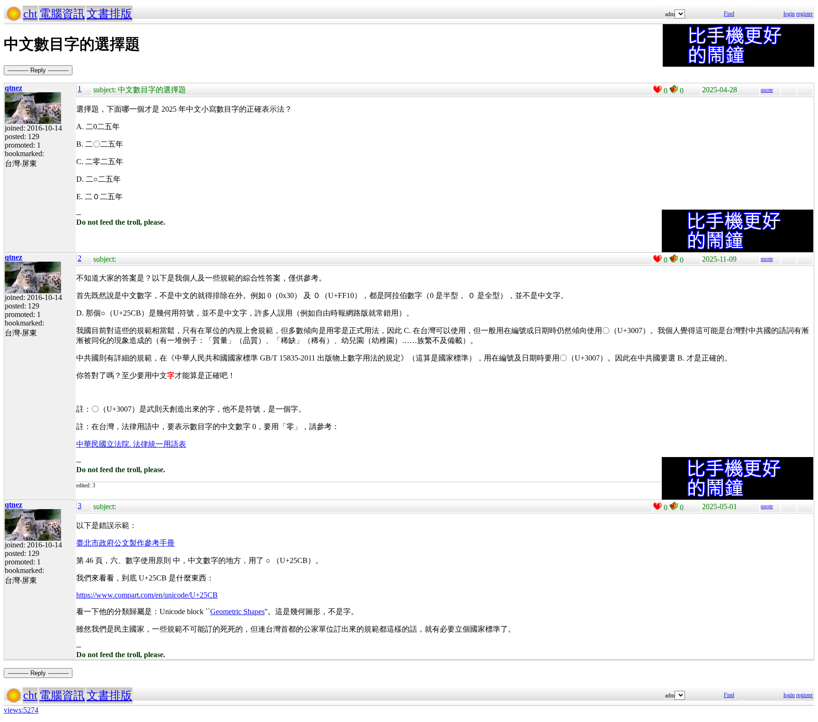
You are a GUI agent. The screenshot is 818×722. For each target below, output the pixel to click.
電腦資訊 (62, 14)
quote (767, 90)
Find (729, 13)
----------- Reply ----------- (38, 70)
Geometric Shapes (237, 612)
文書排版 (109, 14)
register (804, 13)
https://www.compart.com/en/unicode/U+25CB (147, 595)
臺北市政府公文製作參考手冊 (125, 543)
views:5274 (21, 710)
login (789, 13)
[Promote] (657, 89)
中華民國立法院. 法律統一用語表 (131, 444)
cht (30, 14)
